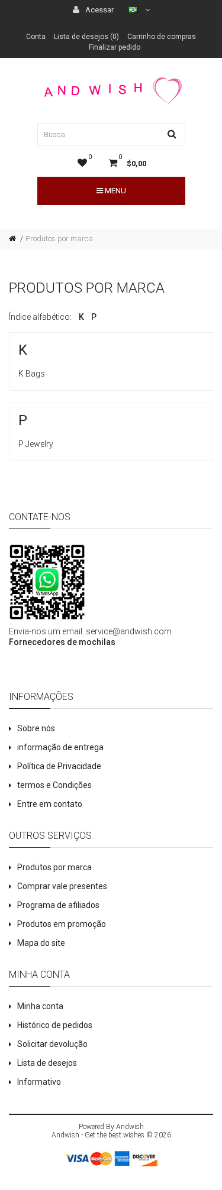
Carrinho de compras (161, 36)
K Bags (31, 373)
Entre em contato (49, 804)
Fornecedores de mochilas (62, 642)
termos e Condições (54, 785)
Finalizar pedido (114, 47)
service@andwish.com (129, 631)
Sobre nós (36, 728)
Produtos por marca (59, 238)
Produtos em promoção (61, 924)
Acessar (98, 9)
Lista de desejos (47, 1063)
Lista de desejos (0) (86, 36)
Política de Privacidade (59, 766)
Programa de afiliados (58, 905)
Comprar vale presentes (62, 886)
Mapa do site (41, 943)
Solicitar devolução (52, 1044)
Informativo (39, 1082)
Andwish (130, 1127)
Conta (36, 36)
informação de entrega (60, 747)
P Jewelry (35, 444)
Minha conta (40, 1006)
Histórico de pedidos (54, 1025)
